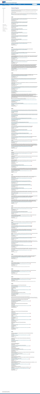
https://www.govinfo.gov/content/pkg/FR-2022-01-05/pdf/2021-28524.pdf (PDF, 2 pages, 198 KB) (21, 165)
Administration (19, 4)
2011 (3, 22)
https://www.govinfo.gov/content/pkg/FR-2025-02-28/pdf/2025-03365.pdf (19, 57)
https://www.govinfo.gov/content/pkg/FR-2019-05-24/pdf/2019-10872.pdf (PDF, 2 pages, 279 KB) (21, 234)
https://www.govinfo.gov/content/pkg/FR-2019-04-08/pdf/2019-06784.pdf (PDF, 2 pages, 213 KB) (21, 245)
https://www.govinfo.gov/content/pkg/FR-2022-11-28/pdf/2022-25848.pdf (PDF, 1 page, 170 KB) (21, 153)
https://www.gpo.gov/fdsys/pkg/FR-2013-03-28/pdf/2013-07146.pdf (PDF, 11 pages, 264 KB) (20, 305)
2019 (3, 15)
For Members (9, 4)
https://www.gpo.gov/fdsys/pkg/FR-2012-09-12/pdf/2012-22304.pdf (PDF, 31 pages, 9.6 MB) (20, 316)
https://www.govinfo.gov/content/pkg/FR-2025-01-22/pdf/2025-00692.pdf (19, 61)
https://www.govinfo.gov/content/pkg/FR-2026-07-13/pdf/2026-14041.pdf (19, 22)
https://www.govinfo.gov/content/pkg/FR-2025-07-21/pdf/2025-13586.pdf (19, 49)
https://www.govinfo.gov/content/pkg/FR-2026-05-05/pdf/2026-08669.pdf (19, 36)
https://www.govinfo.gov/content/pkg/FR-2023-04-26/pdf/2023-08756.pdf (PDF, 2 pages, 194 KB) (21, 133)
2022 (3, 12)
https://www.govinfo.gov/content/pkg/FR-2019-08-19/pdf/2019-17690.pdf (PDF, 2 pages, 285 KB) (21, 226)
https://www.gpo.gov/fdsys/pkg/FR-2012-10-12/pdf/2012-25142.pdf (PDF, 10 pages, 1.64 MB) (20, 313)
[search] (37, 4)
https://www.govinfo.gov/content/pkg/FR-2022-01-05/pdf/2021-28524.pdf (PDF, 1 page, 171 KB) (21, 170)
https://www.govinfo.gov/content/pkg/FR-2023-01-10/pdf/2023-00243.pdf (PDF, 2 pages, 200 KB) (21, 146)
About (24, 4)
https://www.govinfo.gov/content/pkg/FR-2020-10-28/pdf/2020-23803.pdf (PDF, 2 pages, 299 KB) (21, 208)
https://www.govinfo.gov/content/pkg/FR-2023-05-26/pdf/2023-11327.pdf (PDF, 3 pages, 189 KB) (21, 130)
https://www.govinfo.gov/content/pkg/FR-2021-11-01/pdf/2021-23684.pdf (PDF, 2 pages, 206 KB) (21, 181)
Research (14, 4)
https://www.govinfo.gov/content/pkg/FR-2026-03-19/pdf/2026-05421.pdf (19, 43)
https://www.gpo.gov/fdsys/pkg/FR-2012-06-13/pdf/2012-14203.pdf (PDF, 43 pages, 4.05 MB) (21, 319)
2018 (3, 16)
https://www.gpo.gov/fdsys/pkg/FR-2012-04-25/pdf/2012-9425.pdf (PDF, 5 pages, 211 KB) (20, 324)
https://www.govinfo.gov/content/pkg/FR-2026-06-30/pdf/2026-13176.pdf (19, 29)
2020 (3, 14)
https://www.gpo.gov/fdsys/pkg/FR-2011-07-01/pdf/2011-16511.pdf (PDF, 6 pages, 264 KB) (20, 327)
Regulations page (25, 14)
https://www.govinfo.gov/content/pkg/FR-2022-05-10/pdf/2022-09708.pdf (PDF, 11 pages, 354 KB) (21, 161)
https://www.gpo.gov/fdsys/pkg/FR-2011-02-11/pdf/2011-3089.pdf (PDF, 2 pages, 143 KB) (20, 368)
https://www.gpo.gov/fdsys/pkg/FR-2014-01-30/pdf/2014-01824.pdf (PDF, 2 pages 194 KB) (20, 279)
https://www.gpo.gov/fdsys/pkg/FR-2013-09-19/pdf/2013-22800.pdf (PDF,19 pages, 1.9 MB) (20, 289)
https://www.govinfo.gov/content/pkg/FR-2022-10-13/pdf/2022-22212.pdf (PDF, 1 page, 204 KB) (21, 157)
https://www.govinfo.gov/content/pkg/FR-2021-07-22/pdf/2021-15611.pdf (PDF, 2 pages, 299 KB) (21, 188)
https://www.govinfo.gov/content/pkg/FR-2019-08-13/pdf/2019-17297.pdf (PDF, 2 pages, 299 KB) (21, 230)
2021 (3, 13)
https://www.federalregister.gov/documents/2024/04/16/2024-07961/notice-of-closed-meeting (21, 91)
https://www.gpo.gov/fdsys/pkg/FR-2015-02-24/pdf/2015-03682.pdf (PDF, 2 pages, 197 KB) (20, 271)
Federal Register (13, 10)
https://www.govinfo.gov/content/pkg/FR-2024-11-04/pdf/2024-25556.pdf (19, 75)
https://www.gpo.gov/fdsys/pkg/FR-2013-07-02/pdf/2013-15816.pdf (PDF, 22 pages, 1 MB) (20, 286)
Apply (4, 4)
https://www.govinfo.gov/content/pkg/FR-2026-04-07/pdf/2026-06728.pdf (19, 39)
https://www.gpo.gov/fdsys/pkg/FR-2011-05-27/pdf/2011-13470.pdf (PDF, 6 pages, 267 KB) (20, 349)
